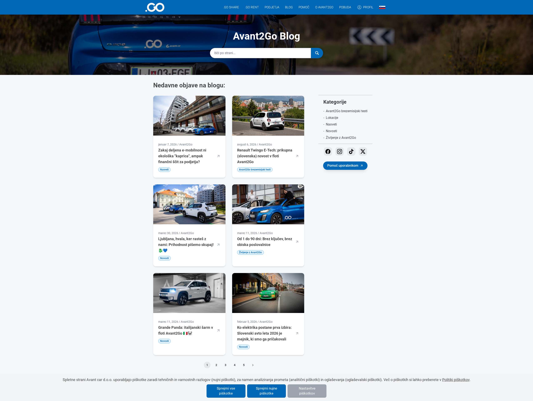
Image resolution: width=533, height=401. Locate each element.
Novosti (331, 131)
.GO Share (231, 7)
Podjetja (272, 7)
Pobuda (345, 7)
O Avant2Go (324, 7)
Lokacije (332, 118)
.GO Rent (252, 7)
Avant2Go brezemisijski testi (346, 111)
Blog (289, 7)
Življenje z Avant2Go (341, 138)
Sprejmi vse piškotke (226, 390)
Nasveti (331, 124)
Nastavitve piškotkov (307, 390)
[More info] (155, 7)
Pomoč (304, 7)
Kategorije (334, 102)
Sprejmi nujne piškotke (266, 390)
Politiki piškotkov (455, 379)
